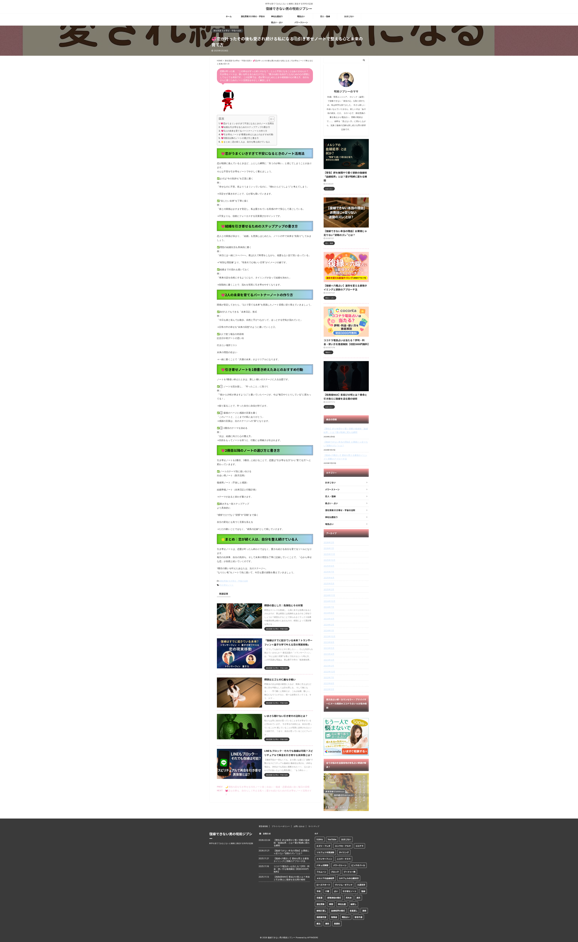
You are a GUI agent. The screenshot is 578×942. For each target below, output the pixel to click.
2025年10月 (329, 560)
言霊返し (353, 910)
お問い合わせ (299, 826)
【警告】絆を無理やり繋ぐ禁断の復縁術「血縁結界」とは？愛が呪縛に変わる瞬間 (345, 176)
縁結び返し (321, 910)
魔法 (318, 923)
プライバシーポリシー (281, 826)
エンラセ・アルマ (343, 845)
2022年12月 (329, 671)
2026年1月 (329, 548)
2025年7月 (329, 572)
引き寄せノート (227, 585)
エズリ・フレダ (323, 845)
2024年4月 (329, 619)
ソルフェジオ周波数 (325, 852)
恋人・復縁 (325, 16)
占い (336, 891)
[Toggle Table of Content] (270, 119)
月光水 (349, 897)
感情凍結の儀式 (334, 897)
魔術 (327, 923)
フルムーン (321, 871)
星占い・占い (277, 22)
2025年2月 (329, 589)
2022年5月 (329, 689)
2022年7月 (329, 677)
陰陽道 (334, 917)
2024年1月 (329, 630)
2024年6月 (329, 613)
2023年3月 (329, 660)
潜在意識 (320, 904)
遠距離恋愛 (321, 917)
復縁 (363, 891)
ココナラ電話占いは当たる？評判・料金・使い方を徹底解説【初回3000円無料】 (291, 869)
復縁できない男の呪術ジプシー (289, 8)
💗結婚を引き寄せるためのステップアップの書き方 (245, 127)
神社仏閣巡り (277, 16)
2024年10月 (329, 601)
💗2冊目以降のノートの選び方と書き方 (240, 138)
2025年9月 (329, 566)
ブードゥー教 (349, 871)
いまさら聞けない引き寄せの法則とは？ (286, 716)
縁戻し (353, 904)
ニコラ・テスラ (344, 858)
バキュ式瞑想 (322, 865)
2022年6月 (329, 683)
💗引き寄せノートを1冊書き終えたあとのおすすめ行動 (247, 134)
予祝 (318, 891)
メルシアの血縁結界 (325, 878)
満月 (358, 897)
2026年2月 (329, 542)
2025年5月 (329, 583)
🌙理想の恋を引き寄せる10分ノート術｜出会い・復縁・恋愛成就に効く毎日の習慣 (267, 786)
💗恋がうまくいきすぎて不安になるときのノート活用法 (247, 123)
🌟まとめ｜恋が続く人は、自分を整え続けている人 (245, 141)
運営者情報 (263, 826)
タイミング (344, 852)
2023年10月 (329, 636)
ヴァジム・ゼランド (344, 884)
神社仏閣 (342, 904)
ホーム (229, 16)
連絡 (364, 910)
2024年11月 (329, 595)
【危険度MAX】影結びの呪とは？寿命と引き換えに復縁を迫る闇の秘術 (292, 878)
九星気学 (361, 884)
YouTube (332, 839)
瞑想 (331, 904)
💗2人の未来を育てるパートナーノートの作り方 (244, 130)
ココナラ (359, 845)
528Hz (320, 839)
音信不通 (358, 917)
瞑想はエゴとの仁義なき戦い (280, 679)
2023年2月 (329, 665)
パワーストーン (301, 22)
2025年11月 (329, 554)
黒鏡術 (337, 923)
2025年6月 (329, 577)
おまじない (349, 16)
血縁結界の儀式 (338, 910)
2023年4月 (329, 654)
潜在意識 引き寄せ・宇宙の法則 (253, 17)
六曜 (327, 891)
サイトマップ (313, 826)
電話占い (301, 16)
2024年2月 (329, 624)
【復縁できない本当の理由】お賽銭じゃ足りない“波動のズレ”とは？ (346, 444)
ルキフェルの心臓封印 (349, 878)
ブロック (335, 871)
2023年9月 (329, 642)
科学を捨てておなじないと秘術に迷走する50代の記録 (231, 843)
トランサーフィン (324, 858)
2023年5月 (329, 648)
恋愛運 (319, 897)
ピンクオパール (358, 865)
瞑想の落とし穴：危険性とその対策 (283, 605)
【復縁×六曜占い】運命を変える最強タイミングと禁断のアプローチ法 (345, 457)
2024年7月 (329, 607)
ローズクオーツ (323, 884)
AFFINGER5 (312, 937)
